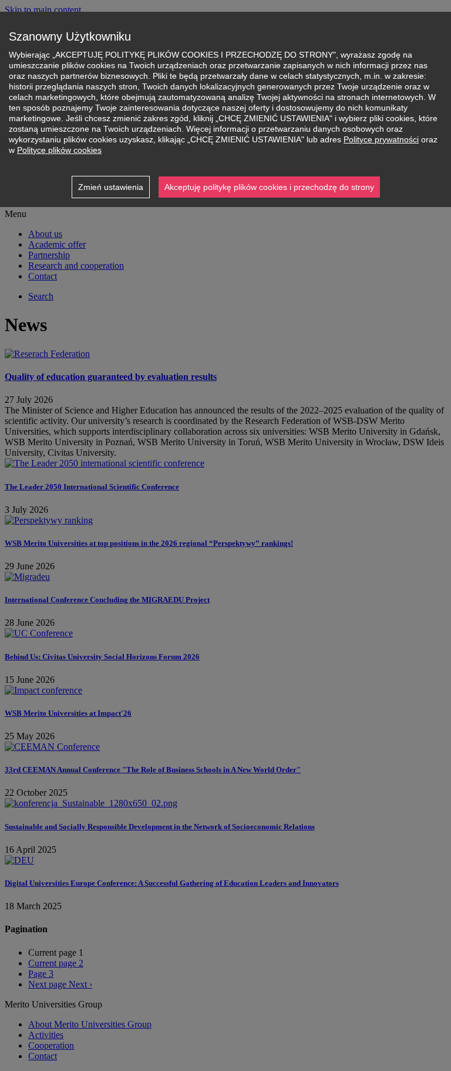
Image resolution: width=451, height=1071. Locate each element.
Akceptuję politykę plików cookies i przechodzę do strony (269, 187)
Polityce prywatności (381, 139)
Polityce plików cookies (59, 150)
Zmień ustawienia (110, 187)
